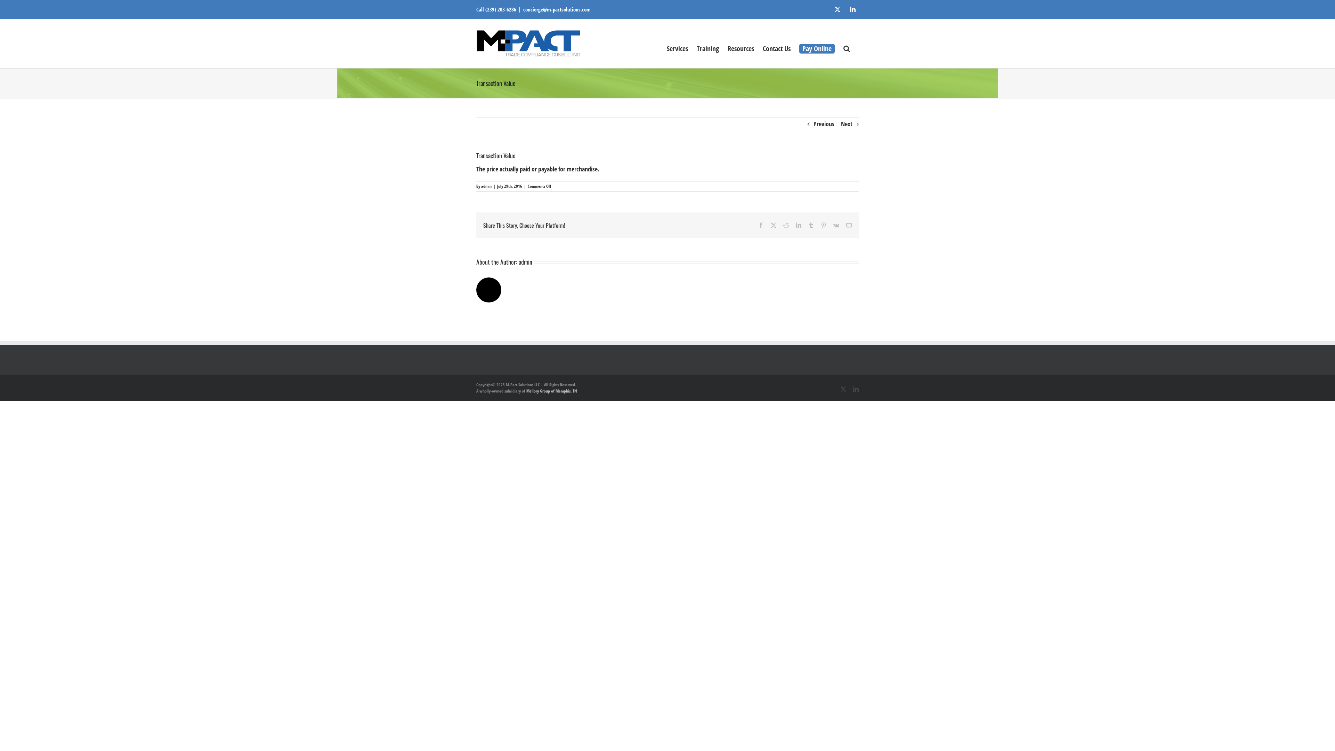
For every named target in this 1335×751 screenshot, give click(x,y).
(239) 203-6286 (500, 9)
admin (486, 186)
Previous (824, 124)
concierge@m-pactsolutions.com (557, 9)
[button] (846, 48)
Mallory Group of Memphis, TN (551, 391)
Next (846, 124)
